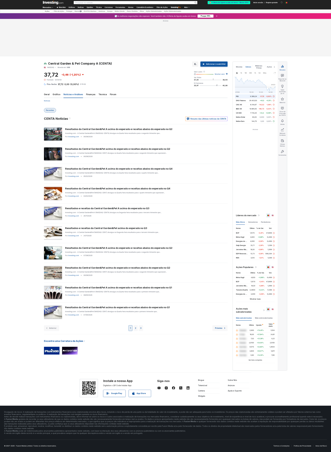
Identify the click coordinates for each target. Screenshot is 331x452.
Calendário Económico (145, 7)
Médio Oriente (120, 11)
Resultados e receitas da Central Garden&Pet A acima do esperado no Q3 (107, 208)
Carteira (201, 391)
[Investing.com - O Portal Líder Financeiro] (53, 2)
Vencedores (253, 222)
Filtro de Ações (162, 7)
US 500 (239, 113)
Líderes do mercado (246, 215)
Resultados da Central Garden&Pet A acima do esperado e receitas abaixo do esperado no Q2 (118, 129)
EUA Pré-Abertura (90, 11)
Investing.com (73, 137)
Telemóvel (202, 385)
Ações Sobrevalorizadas (172, 11)
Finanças (90, 94)
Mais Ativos (240, 222)
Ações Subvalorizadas (154, 11)
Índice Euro (240, 121)
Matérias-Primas (259, 67)
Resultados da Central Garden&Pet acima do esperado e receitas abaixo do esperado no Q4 (117, 188)
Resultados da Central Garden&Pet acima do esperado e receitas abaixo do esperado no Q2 (117, 149)
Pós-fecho (52, 84)
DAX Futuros (241, 100)
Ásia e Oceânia (132, 11)
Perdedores (265, 222)
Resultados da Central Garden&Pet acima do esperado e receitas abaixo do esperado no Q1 (117, 307)
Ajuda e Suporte (235, 391)
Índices (248, 67)
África (142, 11)
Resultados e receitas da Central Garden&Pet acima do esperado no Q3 (106, 228)
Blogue (201, 380)
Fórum (113, 94)
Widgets (201, 396)
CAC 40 (239, 105)
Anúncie (231, 385)
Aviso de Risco (321, 446)
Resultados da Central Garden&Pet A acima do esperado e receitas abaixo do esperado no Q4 (118, 168)
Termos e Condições (281, 446)
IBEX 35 (239, 109)
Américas (102, 11)
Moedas (239, 67)
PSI (237, 96)
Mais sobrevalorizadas (264, 318)
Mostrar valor (220, 74)
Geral (47, 94)
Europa (109, 11)
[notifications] (281, 2)
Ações (47, 11)
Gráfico (56, 94)
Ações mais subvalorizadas (244, 310)
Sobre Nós (232, 380)
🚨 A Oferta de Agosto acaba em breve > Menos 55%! (229, 2)
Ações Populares (244, 267)
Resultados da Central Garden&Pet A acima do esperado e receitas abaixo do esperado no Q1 (118, 287)
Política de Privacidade (302, 446)
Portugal (69, 11)
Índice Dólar (240, 117)
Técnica (103, 94)
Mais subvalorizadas (244, 318)
